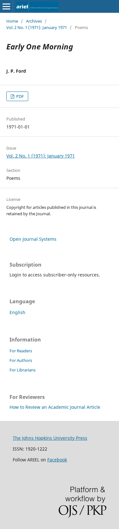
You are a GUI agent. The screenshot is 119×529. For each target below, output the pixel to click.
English (17, 312)
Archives (34, 21)
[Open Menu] (6, 6)
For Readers (21, 351)
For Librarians (23, 370)
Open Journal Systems (33, 239)
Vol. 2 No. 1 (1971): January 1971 (36, 27)
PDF (19, 96)
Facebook (57, 460)
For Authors (21, 360)
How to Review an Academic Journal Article (55, 407)
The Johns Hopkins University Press (50, 438)
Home (12, 21)
